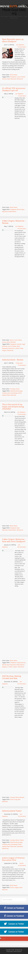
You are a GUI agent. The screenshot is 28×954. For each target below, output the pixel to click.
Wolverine (20, 79)
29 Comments (21, 684)
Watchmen (5, 848)
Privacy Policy (10, 951)
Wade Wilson (12, 211)
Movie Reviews (11, 342)
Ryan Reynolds (11, 79)
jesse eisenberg (12, 393)
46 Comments (21, 547)
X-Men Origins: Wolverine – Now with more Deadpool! (14, 540)
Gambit (19, 344)
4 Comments (22, 96)
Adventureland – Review (12, 359)
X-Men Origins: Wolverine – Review (14, 222)
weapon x (5, 667)
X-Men (17, 348)
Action (12, 340)
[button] (14, 2)
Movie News (13, 75)
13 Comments (21, 47)
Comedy (12, 389)
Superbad (20, 846)
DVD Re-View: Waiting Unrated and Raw (11, 677)
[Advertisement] (14, 27)
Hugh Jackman (21, 662)
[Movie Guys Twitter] (14, 924)
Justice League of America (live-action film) (13, 859)
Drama (4, 342)
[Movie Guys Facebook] (14, 908)
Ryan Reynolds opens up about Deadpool (13, 40)
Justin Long (13, 799)
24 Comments (21, 228)
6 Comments (22, 816)
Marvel (19, 209)
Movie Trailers (19, 840)
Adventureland (14, 391)
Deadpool (13, 77)
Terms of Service (17, 951)
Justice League (14, 887)
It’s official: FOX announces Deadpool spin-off (13, 89)
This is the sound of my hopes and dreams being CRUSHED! (13, 406)
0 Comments (22, 365)
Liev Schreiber (12, 346)
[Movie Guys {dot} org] (14, 7)
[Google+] (14, 939)
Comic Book (18, 340)
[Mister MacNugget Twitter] (14, 932)
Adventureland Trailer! (12, 811)
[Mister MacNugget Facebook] (14, 916)
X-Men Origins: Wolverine (16, 667)
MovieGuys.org (18, 950)
